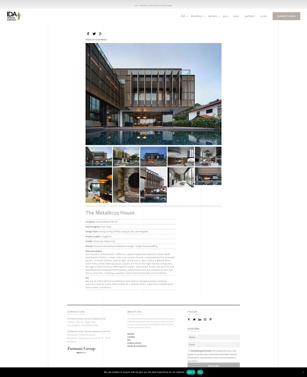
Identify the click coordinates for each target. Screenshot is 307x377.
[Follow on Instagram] (206, 319)
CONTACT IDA (76, 311)
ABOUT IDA (134, 311)
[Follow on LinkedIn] (201, 319)
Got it (191, 372)
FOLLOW (192, 311)
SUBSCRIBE (194, 328)
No (200, 372)
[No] (303, 372)
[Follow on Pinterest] (211, 319)
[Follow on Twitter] (195, 319)
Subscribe (213, 366)
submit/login (286, 16)
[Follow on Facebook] (190, 319)
